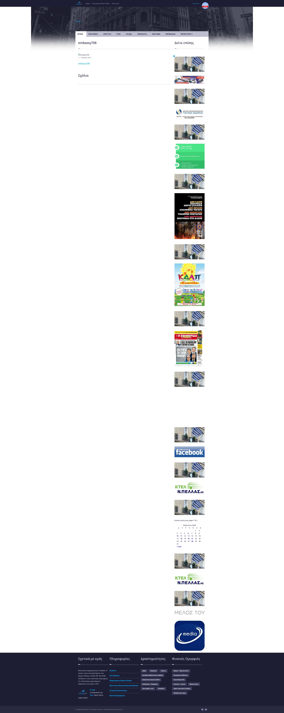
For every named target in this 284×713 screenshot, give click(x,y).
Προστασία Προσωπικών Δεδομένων (123, 685)
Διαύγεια (112, 670)
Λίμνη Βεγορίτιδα (179, 679)
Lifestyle (107, 34)
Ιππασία (163, 671)
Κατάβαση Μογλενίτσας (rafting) (152, 675)
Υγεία (118, 34)
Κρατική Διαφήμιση (117, 695)
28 (192, 541)
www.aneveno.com (116, 709)
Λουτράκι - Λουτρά (179, 684)
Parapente (153, 671)
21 (192, 538)
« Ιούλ (179, 546)
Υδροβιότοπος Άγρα (180, 693)
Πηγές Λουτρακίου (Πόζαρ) (182, 688)
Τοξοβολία (161, 688)
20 (188, 538)
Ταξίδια (129, 34)
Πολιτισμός (93, 34)
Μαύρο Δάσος (194, 684)
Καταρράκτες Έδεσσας (181, 675)
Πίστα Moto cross (148, 688)
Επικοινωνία (115, 3)
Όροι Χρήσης (114, 675)
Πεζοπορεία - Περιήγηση (150, 684)
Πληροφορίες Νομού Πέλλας (101, 3)
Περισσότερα (186, 34)
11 (181, 536)
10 (177, 536)
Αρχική (88, 3)
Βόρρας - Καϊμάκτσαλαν (181, 671)
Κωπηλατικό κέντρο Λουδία (151, 679)
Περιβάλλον (170, 34)
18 (181, 538)
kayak (144, 671)
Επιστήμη (156, 34)
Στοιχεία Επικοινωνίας (118, 690)
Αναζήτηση (196, 3)
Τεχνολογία (142, 34)
